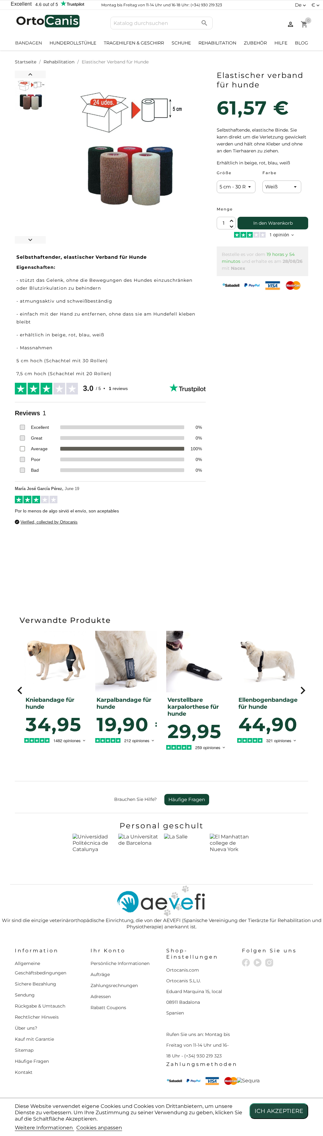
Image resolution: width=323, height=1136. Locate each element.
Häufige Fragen (186, 799)
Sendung (25, 995)
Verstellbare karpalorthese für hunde (193, 706)
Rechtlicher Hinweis (37, 1017)
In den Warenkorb (273, 223)
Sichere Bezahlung (35, 984)
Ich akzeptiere (279, 1111)
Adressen (101, 996)
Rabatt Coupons (108, 1007)
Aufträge (100, 974)
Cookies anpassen (99, 1128)
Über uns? (26, 1028)
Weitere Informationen (44, 1128)
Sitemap (24, 1050)
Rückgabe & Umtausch (40, 1006)
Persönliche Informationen (120, 963)
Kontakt (23, 1072)
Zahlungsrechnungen (114, 985)
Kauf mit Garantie (34, 1039)
